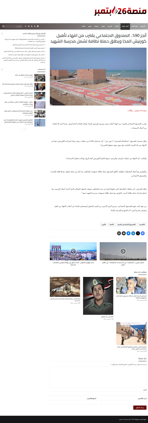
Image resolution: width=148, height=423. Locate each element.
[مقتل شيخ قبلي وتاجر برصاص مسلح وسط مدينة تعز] (39, 87)
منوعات (96, 26)
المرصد (110, 26)
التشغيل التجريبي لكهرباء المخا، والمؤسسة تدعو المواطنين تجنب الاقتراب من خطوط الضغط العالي (18, 121)
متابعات (117, 26)
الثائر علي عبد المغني (107, 316)
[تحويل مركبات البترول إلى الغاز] (39, 78)
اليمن (103, 224)
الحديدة (141, 224)
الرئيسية (142, 26)
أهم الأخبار (134, 26)
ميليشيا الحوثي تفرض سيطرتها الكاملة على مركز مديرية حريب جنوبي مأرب (131, 348)
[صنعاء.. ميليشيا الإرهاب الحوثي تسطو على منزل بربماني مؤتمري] (39, 105)
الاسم (144, 390)
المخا (111, 224)
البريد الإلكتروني (142, 398)
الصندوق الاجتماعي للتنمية (126, 224)
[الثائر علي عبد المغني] (98, 296)
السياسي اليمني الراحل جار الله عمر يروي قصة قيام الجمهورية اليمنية (131, 297)
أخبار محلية (125, 26)
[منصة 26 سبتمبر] (119, 11)
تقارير (103, 26)
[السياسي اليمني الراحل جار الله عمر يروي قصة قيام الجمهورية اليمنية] (131, 285)
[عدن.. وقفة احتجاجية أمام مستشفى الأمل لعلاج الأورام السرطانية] (39, 114)
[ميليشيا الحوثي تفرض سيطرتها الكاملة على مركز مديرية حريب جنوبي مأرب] (131, 333)
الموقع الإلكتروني (91, 398)
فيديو (89, 26)
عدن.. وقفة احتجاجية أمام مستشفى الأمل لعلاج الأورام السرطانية (18, 112)
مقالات (83, 26)
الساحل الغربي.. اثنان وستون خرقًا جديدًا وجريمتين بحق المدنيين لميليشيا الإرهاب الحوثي (18, 94)
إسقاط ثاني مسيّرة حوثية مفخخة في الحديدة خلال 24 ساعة (65, 299)
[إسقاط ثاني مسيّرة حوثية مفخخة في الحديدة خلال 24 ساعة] (65, 287)
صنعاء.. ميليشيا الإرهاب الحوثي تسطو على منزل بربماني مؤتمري (19, 103)
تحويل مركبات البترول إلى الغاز (24, 75)
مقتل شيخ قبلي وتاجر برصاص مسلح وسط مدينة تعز (17, 84)
